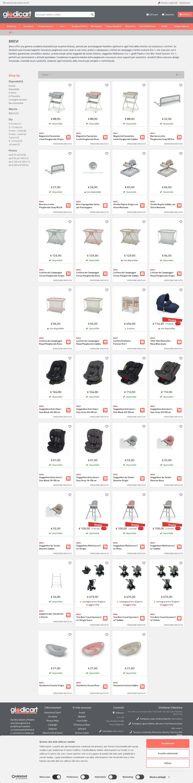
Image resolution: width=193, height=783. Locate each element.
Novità (12, 86)
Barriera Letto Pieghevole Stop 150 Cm (162, 137)
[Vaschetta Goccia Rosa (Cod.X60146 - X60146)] (92, 649)
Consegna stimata (18, 99)
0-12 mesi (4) (15, 127)
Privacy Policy (52, 720)
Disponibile (14, 89)
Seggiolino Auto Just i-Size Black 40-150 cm (124, 410)
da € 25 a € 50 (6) (17, 155)
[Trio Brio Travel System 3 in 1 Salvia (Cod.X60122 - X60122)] (166, 577)
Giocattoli (28, 26)
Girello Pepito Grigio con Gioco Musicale (125, 206)
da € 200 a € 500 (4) (18, 165)
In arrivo (12, 92)
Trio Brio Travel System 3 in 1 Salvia (162, 618)
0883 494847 (118, 731)
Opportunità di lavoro (53, 733)
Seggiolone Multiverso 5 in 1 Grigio (88, 547)
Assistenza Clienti (52, 712)
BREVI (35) (14, 113)
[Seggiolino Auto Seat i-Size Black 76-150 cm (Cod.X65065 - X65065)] (55, 441)
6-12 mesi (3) (15, 141)
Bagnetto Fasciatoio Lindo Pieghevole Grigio (51, 137)
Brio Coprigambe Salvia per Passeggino (88, 206)
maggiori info (93, 604)
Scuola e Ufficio (79, 26)
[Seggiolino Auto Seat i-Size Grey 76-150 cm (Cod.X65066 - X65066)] (92, 441)
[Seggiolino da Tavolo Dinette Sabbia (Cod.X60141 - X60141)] (55, 509)
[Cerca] (92, 14)
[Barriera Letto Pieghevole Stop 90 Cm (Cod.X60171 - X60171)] (55, 168)
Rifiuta (167, 763)
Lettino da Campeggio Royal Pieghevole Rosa (50, 342)
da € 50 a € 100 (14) (18, 158)
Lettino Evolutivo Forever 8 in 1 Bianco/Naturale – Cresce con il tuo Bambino (122, 342)
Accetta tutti (167, 743)
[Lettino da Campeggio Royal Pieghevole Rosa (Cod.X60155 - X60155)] (55, 304)
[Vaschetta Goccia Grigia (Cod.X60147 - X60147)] (55, 649)
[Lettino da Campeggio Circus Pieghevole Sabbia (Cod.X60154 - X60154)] (129, 236)
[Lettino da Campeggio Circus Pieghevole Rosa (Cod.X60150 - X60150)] (92, 236)
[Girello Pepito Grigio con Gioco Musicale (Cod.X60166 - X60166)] (129, 168)
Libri (62, 26)
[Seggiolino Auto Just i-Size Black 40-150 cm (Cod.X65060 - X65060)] (129, 372)
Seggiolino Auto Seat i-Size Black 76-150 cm (51, 479)
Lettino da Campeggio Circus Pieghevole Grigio (51, 274)
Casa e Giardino (113, 26)
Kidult (164, 26)
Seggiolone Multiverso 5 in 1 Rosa (125, 547)
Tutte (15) (14, 137)
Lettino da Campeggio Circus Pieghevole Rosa (88, 274)
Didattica (11, 26)
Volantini (169, 14)
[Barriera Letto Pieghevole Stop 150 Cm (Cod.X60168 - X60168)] (166, 99)
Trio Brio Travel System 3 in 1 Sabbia (125, 618)
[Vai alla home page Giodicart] (17, 14)
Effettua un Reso (82, 724)
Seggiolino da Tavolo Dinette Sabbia (49, 547)
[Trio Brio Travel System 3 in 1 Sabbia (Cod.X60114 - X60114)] (129, 577)
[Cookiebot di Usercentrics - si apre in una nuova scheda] (19, 777)
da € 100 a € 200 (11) (19, 161)
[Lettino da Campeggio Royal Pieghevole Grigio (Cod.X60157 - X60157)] (166, 236)
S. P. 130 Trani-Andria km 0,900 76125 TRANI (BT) (115, 721)
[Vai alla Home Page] (10, 32)
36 (177, 74)
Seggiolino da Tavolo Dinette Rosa (160, 479)
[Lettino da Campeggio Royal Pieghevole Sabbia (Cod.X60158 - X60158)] (92, 304)
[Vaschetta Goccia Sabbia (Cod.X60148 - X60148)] (129, 649)
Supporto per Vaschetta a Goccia (51, 615)
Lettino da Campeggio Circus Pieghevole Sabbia (126, 274)
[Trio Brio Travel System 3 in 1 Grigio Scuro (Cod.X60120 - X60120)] (92, 577)
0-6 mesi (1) (15, 123)
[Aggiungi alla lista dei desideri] (69, 85)
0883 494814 (176, 719)
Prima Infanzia (45, 26)
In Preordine (14, 96)
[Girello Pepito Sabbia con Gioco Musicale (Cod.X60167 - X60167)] (166, 168)
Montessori (96, 26)
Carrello (186, 14)
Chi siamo (52, 716)
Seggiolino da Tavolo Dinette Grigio (123, 479)
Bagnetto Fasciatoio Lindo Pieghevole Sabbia (125, 137)
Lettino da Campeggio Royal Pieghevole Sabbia (88, 342)
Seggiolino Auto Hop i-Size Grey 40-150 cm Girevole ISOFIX (87, 411)
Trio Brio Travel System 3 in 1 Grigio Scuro (88, 618)
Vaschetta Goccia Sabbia (125, 685)
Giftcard (153, 14)
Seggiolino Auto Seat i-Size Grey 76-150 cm (88, 479)
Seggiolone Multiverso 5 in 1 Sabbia (162, 547)
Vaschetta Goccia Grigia (51, 685)
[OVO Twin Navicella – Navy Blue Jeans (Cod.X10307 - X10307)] (166, 304)
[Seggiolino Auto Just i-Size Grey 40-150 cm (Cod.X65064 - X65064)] (166, 372)
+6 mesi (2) (14, 144)
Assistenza (184, 3)
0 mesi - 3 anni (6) (17, 130)
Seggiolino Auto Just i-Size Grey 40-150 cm (161, 410)
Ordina (45, 74)
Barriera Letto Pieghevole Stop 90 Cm (50, 206)
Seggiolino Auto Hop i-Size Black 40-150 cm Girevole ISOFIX (50, 411)
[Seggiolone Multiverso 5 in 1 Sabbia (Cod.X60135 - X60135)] (166, 509)
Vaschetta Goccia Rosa (87, 685)
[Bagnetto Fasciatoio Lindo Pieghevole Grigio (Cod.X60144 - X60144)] (55, 99)
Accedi (169, 3)
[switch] (85, 777)
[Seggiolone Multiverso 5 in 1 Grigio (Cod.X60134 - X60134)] (92, 509)
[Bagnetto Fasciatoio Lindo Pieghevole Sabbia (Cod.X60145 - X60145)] (129, 99)
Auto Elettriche (147, 26)
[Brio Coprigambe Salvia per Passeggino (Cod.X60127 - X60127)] (92, 168)
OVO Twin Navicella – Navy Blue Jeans (161, 342)
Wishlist (82, 716)
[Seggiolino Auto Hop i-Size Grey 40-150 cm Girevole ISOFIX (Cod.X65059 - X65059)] (92, 372)
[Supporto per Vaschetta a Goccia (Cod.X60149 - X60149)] (55, 577)
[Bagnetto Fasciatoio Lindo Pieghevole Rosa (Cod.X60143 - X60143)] (92, 99)
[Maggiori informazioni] (105, 205)
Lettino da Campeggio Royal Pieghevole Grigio (162, 274)
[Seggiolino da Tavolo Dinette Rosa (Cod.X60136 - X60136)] (166, 441)
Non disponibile (16, 103)
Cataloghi (52, 724)
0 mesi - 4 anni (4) (17, 134)
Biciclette (130, 26)
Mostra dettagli (158, 777)
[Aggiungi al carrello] (68, 137)
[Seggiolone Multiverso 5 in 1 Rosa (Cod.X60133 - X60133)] (129, 509)
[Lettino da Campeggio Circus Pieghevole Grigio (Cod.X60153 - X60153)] (55, 236)
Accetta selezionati (168, 753)
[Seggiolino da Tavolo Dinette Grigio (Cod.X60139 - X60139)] (129, 441)
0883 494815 (176, 728)
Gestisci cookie (82, 733)
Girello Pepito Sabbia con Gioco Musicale (162, 206)
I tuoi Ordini (82, 720)
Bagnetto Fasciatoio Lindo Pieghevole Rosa (87, 137)
